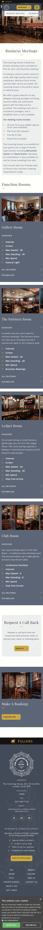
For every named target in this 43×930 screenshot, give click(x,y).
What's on (11, 886)
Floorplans (8, 275)
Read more (16, 918)
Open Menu (36, 7)
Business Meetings (16, 13)
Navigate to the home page (9, 7)
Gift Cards (11, 890)
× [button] (40, 899)
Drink (12, 874)
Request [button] (20, 648)
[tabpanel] (21, 248)
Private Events (11, 882)
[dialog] (21, 913)
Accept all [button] (11, 925)
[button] (21, 920)
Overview (7, 236)
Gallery (31, 874)
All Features (9, 269)
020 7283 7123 (22, 802)
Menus (31, 870)
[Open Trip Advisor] (29, 818)
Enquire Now (9, 717)
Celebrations (34, 13)
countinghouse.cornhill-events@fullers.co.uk (22, 810)
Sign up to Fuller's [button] (21, 858)
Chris (22, 794)
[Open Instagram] (21, 818)
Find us (31, 878)
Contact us (31, 882)
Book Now (22, 7)
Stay (11, 878)
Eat (11, 870)
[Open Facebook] (14, 818)
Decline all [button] (31, 925)
